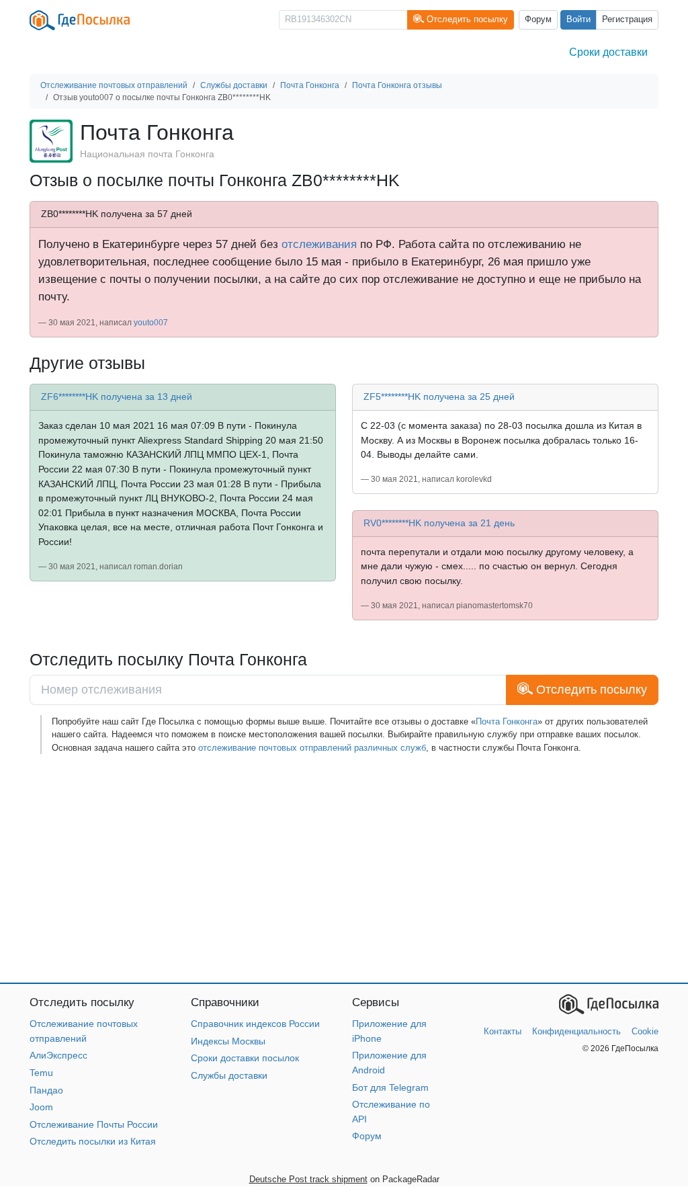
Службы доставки (229, 1075)
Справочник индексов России (255, 1023)
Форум (538, 19)
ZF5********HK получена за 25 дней (439, 396)
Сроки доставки (608, 52)
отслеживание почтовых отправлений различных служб (312, 748)
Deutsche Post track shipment (308, 1179)
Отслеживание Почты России (94, 1124)
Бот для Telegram (390, 1087)
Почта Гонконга (507, 721)
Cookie (645, 1031)
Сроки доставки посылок (245, 1057)
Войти (578, 19)
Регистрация (627, 19)
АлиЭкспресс (58, 1055)
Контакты (502, 1031)
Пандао (46, 1090)
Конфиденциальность (576, 1031)
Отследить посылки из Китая (93, 1141)
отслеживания (319, 244)
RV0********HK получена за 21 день (439, 523)
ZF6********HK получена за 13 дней (116, 396)
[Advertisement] (344, 868)
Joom (41, 1107)
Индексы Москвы (228, 1041)
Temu (41, 1072)
